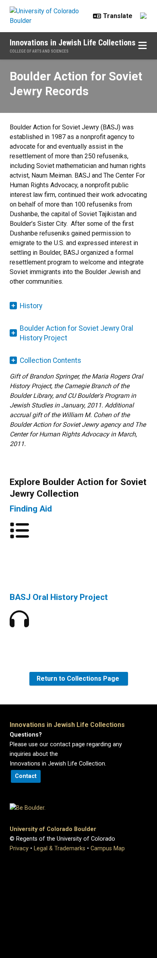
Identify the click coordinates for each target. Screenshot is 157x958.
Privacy (19, 848)
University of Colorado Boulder (53, 829)
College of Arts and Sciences (39, 51)
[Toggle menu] (142, 46)
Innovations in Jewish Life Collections (73, 42)
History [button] (31, 306)
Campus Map (108, 848)
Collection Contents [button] (50, 360)
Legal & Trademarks (59, 848)
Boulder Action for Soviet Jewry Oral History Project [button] (76, 333)
